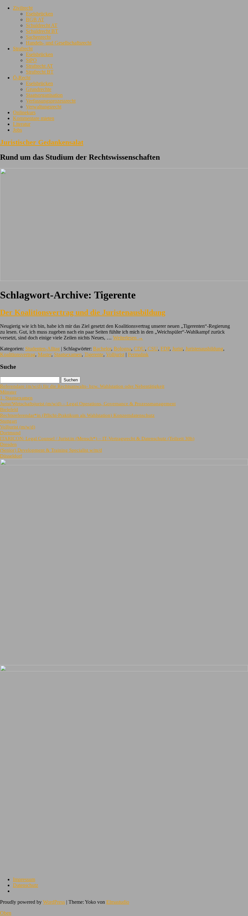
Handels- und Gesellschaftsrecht (58, 42)
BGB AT (35, 19)
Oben (5, 913)
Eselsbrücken (39, 13)
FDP (165, 348)
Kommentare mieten (33, 118)
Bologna (122, 348)
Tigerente (93, 354)
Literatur (21, 124)
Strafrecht (23, 48)
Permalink (138, 354)
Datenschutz (25, 885)
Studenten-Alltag (42, 348)
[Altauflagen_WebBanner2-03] (124, 669)
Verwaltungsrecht (43, 106)
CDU (139, 348)
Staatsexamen (68, 354)
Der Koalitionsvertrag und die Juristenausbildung (82, 312)
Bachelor (102, 348)
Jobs (17, 130)
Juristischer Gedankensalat (41, 142)
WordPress (54, 902)
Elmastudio (117, 902)
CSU (153, 348)
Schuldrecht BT (42, 31)
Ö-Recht (21, 77)
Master (44, 354)
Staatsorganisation (44, 95)
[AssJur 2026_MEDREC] (124, 463)
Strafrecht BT (40, 72)
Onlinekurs (24, 112)
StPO (31, 60)
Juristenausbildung (204, 348)
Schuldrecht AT (41, 25)
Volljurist (115, 354)
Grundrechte (38, 89)
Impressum (24, 879)
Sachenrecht (38, 37)
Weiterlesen (128, 337)
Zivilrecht (23, 8)
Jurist (177, 348)
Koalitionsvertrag (17, 354)
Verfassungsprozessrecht (51, 101)
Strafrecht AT (39, 66)
